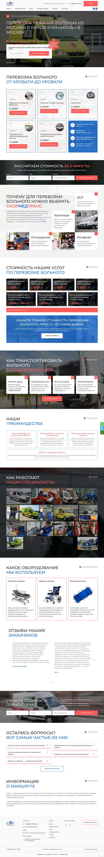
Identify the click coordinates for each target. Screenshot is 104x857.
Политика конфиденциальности (52, 849)
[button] (10, 660)
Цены (31, 8)
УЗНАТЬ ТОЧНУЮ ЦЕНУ (86, 177)
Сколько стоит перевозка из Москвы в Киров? (26, 745)
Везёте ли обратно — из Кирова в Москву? (25, 761)
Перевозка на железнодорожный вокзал (18, 136)
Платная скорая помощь (52, 103)
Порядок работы (42, 8)
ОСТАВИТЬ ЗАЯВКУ (86, 713)
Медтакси (76, 103)
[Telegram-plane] (96, 9)
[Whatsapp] (94, 9)
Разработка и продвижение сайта (47, 854)
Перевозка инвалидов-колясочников (51, 135)
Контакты (64, 8)
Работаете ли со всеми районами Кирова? (71, 754)
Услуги (8, 8)
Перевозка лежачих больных (19, 104)
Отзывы (55, 8)
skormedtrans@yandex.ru (30, 827)
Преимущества (20, 8)
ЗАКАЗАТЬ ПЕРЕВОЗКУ (39, 53)
